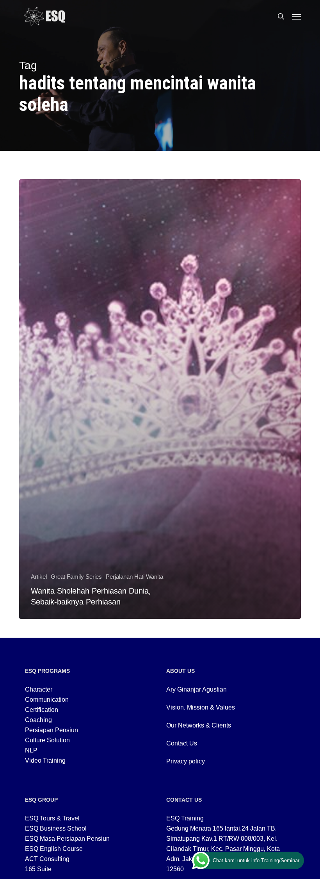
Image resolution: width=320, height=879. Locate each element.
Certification (41, 709)
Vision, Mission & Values (200, 707)
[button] (296, 16)
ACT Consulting (47, 859)
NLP (31, 750)
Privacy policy (185, 761)
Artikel (39, 576)
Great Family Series (76, 576)
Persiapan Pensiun (51, 730)
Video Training (45, 760)
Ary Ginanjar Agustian (196, 689)
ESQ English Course (54, 848)
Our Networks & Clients (198, 725)
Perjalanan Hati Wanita (134, 576)
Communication (47, 699)
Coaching (38, 720)
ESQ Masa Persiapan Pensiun (67, 838)
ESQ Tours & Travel (52, 818)
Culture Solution (47, 740)
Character (38, 689)
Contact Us (181, 743)
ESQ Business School (56, 828)
